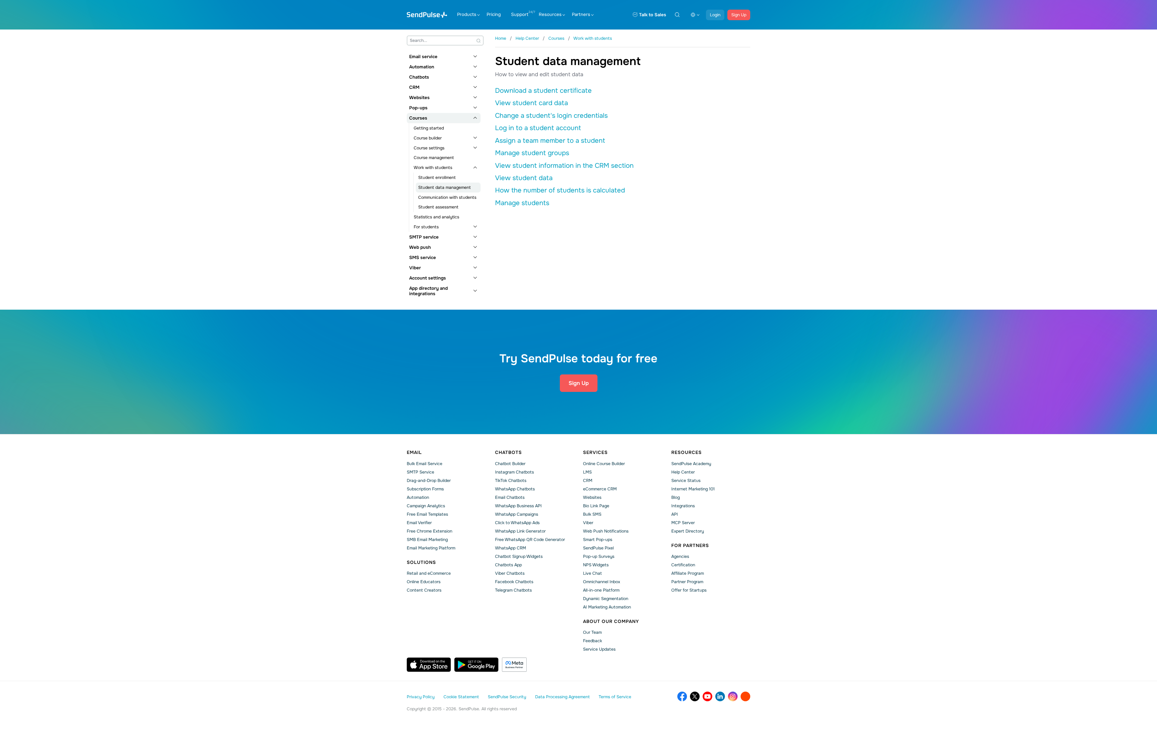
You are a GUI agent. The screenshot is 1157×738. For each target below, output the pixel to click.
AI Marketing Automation (607, 607)
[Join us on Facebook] (682, 696)
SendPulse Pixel (598, 548)
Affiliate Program (687, 573)
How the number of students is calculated (560, 190)
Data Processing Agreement (562, 696)
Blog (675, 497)
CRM (414, 87)
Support (519, 14)
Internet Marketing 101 (693, 489)
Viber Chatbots (510, 573)
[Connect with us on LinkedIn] (720, 696)
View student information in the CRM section (564, 165)
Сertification (683, 565)
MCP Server (683, 522)
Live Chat (592, 573)
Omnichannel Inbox (601, 581)
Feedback (592, 640)
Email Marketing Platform (431, 548)
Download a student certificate (543, 90)
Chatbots (419, 77)
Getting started (429, 128)
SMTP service (424, 237)
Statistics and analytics (436, 217)
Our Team (592, 632)
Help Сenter (683, 472)
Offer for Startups (689, 590)
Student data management (444, 187)
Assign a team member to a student (550, 140)
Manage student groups (532, 153)
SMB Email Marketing (427, 539)
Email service (423, 57)
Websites (419, 98)
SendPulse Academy (691, 463)
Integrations (683, 505)
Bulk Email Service (424, 463)
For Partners (690, 546)
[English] (695, 15)
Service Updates (599, 649)
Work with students (433, 167)
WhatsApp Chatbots (515, 489)
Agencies (680, 556)
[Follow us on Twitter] (695, 696)
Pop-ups (418, 108)
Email (414, 452)
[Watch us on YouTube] (707, 696)
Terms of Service (615, 696)
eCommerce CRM (600, 489)
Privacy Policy (420, 696)
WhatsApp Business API (518, 505)
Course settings (429, 148)
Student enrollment (437, 177)
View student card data (531, 103)
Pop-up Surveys (598, 556)
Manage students (522, 203)
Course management (434, 157)
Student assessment (438, 207)
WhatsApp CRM (510, 548)
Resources (550, 14)
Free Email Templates (427, 514)
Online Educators (424, 581)
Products (466, 14)
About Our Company (611, 621)
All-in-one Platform (601, 590)
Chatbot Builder (510, 463)
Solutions (421, 562)
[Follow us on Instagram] (733, 696)
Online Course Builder (604, 463)
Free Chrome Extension (429, 531)
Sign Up (738, 14)
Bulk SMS (592, 514)
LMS (587, 472)
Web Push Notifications (606, 531)
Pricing (494, 14)
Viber (415, 268)
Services (595, 452)
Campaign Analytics (426, 505)
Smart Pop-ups (597, 539)
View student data (524, 178)
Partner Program (687, 581)
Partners (581, 14)
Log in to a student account (538, 128)
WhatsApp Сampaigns (516, 514)
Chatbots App (508, 565)
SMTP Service (420, 472)
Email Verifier (419, 522)
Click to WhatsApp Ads (517, 522)
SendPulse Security (507, 696)
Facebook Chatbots (514, 581)
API (674, 514)
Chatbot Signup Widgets (519, 556)
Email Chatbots (510, 497)
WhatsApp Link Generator (520, 531)
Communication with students (447, 197)
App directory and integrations (428, 291)
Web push (420, 247)
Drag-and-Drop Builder (429, 480)
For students (426, 227)
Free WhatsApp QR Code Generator (530, 539)
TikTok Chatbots (510, 480)
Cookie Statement (461, 696)
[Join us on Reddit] (745, 696)
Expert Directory (687, 531)
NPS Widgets (596, 565)
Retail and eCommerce (429, 573)
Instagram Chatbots (514, 472)
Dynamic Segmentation (605, 598)
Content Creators (424, 590)
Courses (418, 118)
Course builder (428, 138)
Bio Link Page (596, 505)
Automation (421, 67)
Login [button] (715, 14)
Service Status (686, 480)
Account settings (427, 278)
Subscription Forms (425, 489)
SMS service (422, 258)
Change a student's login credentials (551, 115)
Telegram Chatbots (513, 590)
